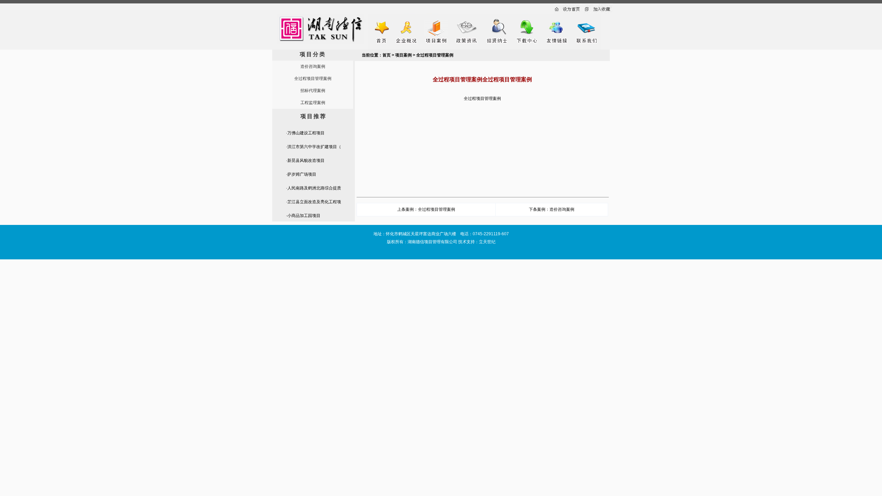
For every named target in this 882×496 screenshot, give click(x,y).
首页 (386, 55)
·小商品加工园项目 (303, 215)
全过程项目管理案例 (312, 78)
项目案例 (403, 55)
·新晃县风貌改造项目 (305, 160)
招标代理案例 (312, 90)
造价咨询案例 (312, 66)
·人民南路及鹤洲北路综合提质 (313, 188)
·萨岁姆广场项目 (301, 174)
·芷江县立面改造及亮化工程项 (313, 201)
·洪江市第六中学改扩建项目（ (313, 146)
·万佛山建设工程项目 (305, 133)
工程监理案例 (312, 102)
